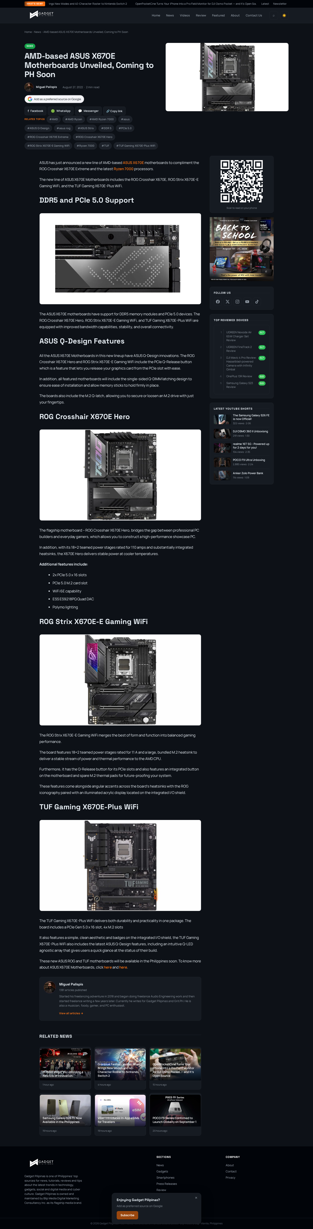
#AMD (53, 119)
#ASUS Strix (86, 128)
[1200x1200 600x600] (242, 280)
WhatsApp (60, 111)
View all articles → (71, 1013)
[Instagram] (237, 302)
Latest (265, 4)
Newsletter (280, 4)
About (235, 15)
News (170, 15)
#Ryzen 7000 (85, 146)
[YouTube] (247, 302)
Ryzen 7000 (124, 168)
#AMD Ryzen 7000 (101, 119)
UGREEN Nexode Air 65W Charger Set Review (239, 336)
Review (201, 15)
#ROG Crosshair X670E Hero (94, 137)
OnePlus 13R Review (239, 376)
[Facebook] (218, 302)
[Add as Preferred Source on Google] (54, 99)
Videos (185, 15)
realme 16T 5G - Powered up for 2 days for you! (251, 446)
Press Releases (166, 1184)
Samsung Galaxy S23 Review (239, 385)
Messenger (88, 111)
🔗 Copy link (114, 111)
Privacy (230, 1177)
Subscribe (127, 1215)
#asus (125, 119)
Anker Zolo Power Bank (248, 473)
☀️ (284, 15)
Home (156, 15)
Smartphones (165, 1177)
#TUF (105, 146)
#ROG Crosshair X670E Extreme (47, 137)
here (108, 967)
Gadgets (162, 1171)
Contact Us (254, 15)
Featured (218, 15)
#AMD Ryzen (73, 119)
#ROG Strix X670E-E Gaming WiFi (48, 146)
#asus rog (63, 128)
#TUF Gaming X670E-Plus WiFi (135, 146)
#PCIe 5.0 (125, 128)
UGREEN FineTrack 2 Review (239, 349)
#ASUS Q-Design (38, 128)
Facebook (35, 111)
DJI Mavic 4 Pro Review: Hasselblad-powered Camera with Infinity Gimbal (241, 363)
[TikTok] (257, 302)
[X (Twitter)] (228, 302)
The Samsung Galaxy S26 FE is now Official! (251, 417)
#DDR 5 (106, 128)
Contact (231, 1171)
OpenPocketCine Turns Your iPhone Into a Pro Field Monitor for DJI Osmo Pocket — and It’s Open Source (165, 4)
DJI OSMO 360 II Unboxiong (250, 431)
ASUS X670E (133, 162)
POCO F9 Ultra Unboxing (249, 460)
